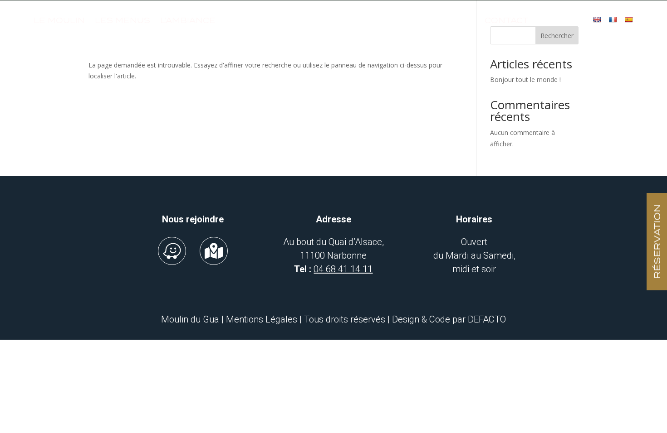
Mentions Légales (261, 319)
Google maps (214, 251)
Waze (172, 251)
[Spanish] (628, 19)
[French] (612, 19)
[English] (597, 19)
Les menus (122, 20)
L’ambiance (188, 20)
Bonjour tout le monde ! (525, 79)
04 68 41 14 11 (343, 269)
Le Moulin (59, 20)
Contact (507, 20)
